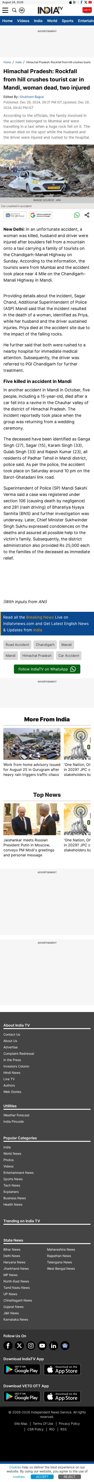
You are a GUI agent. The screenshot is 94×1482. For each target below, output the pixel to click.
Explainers (11, 1192)
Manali (66, 644)
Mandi (11, 655)
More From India (47, 719)
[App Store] (62, 1369)
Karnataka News (15, 1319)
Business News (14, 1198)
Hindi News (11, 1073)
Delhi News (11, 1256)
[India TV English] (50, 10)
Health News (12, 1204)
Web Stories (12, 1092)
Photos (8, 1160)
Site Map (20, 1423)
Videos (23, 20)
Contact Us (11, 1034)
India (38, 20)
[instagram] (30, 1345)
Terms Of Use (43, 1423)
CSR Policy (35, 1429)
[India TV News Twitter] (85, 2)
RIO (52, 1429)
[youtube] (42, 1345)
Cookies (15, 1467)
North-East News (16, 1281)
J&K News (11, 1313)
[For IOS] (62, 1396)
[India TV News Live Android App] (21, 1369)
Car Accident (68, 655)
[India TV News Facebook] (81, 2)
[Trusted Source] (40, 215)
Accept (42, 1477)
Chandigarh (45, 644)
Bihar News (11, 1249)
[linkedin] (53, 1345)
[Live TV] (87, 10)
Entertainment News (18, 1173)
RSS (63, 1429)
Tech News (11, 1185)
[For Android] (21, 1396)
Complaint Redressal (18, 1053)
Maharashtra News (61, 1249)
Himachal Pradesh (37, 655)
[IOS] (70, 2)
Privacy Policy (69, 1423)
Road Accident (17, 644)
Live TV (9, 1079)
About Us (10, 1041)
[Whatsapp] (77, 215)
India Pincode (13, 1121)
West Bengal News (61, 1268)
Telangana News (59, 1262)
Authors (9, 1085)
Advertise (10, 1047)
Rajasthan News (59, 1256)
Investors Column (16, 1066)
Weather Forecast (16, 1115)
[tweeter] (19, 1345)
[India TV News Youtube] (90, 2)
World (52, 20)
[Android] (74, 2)
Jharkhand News (16, 1268)
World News (12, 1153)
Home (7, 20)
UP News (10, 1294)
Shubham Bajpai (32, 97)
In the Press (12, 1060)
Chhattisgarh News (17, 1300)
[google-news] (65, 1345)
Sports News (13, 1179)
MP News (10, 1275)
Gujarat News (13, 1307)
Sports (67, 20)
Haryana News (14, 1262)
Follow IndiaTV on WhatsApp (43, 669)
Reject (70, 1477)
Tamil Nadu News (16, 1288)
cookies (18, 1477)
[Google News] (15, 215)
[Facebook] (8, 1345)
